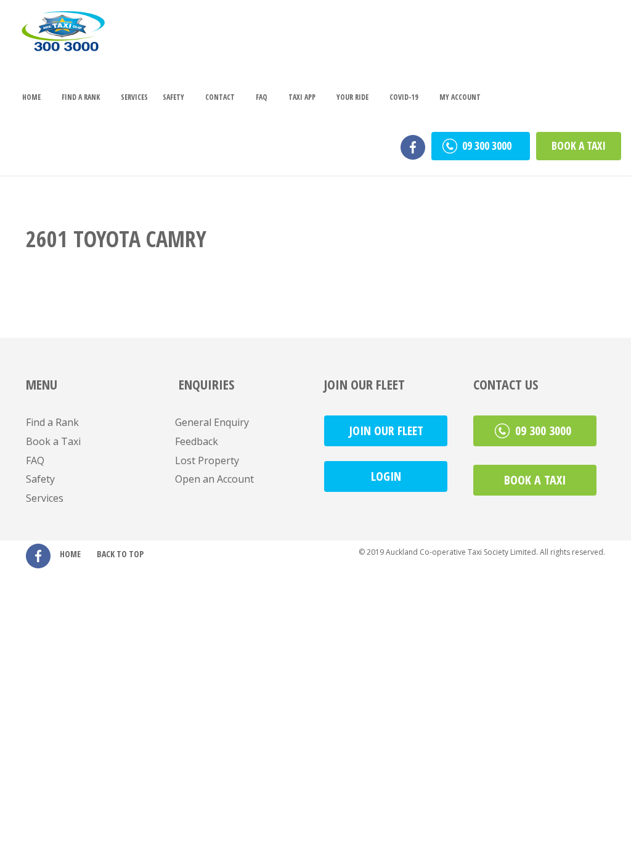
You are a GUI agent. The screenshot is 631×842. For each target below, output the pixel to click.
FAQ (261, 97)
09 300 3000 (488, 145)
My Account (460, 97)
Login (386, 476)
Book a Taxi (579, 145)
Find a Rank (81, 97)
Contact (220, 97)
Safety (173, 97)
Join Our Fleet (386, 430)
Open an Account (214, 479)
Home (31, 97)
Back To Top (120, 554)
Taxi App (302, 97)
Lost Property (207, 460)
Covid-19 (403, 97)
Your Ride (352, 97)
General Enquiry (212, 422)
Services (134, 97)
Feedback (196, 441)
